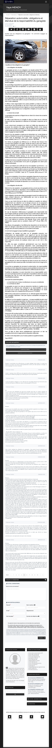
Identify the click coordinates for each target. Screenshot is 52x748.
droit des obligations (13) (34, 656)
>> (42, 575)
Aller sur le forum (25, 349)
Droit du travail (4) (33, 664)
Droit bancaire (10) (33, 659)
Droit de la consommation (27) (36, 653)
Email (7, 610)
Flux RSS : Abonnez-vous (35, 699)
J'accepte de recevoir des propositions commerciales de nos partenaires (24, 623)
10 (37, 575)
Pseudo (8, 605)
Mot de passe (9, 616)
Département (30, 610)
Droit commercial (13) (34, 655)
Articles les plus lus (33, 669)
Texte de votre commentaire (12, 586)
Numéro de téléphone (32, 616)
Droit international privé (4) (35, 663)
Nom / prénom (30, 605)
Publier (40, 637)
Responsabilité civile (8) (34, 660)
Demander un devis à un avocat (25, 353)
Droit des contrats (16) (34, 654)
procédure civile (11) (33, 658)
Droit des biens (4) (33, 662)
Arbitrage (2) (32, 665)
